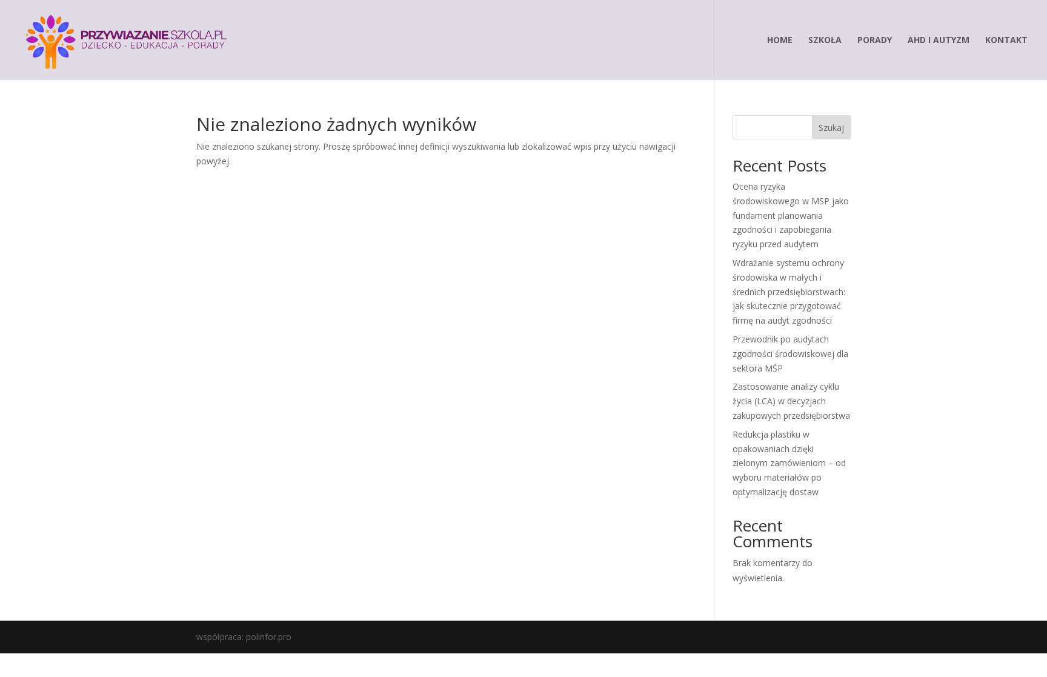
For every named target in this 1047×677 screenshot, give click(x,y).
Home (780, 40)
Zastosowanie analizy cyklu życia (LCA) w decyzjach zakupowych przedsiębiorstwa (791, 401)
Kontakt (1006, 40)
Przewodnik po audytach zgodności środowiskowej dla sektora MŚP (790, 353)
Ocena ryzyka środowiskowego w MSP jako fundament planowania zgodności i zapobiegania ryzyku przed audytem (791, 215)
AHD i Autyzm (938, 40)
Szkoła (825, 40)
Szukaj (831, 127)
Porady (874, 40)
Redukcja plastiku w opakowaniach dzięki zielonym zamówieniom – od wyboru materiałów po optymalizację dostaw (789, 463)
